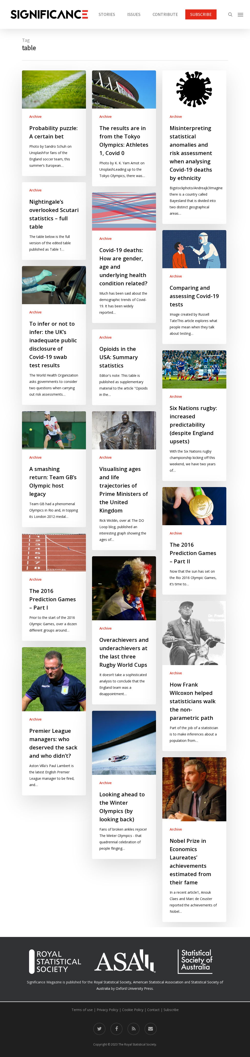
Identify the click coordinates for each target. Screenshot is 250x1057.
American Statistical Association (158, 982)
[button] (240, 14)
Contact (153, 1009)
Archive (35, 116)
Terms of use (82, 1009)
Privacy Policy (107, 1009)
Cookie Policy (132, 1009)
